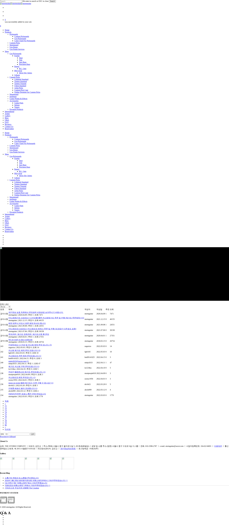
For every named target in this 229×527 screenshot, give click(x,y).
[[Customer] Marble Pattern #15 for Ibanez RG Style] (43, 468)
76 (6, 416)
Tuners (16, 210)
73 (6, 410)
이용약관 (218, 446)
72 (6, 408)
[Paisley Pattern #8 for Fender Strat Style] (31, 468)
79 (6, 423)
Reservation (9, 231)
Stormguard (14, 148)
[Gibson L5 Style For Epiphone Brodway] (18, 468)
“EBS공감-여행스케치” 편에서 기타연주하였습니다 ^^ (27, 485)
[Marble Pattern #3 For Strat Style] (68, 468)
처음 (7, 401)
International (9, 214)
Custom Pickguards (21, 139)
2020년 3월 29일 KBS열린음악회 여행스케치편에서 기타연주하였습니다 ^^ (36, 480)
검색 (32, 434)
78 (6, 421)
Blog (6, 221)
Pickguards (14, 137)
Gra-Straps (14, 150)
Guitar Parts (18, 206)
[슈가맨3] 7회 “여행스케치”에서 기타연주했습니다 (26, 483)
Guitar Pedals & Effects (18, 201)
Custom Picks (15, 146)
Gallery (7, 219)
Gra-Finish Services (17, 152)
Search (52, 1)
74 (6, 412)
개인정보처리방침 (68, 449)
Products (8, 135)
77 (6, 419)
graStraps (13, 199)
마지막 (7, 429)
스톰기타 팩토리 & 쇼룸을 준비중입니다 (22, 478)
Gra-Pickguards (20, 141)
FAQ (7, 225)
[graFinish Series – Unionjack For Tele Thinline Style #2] (56, 468)
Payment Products (16, 212)
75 (6, 414)
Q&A (7, 223)
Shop (7, 154)
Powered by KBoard (8, 437)
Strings (17, 208)
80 (6, 425)
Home (7, 133)
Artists (7, 216)
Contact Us (9, 229)
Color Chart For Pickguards (24, 143)
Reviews (8, 227)
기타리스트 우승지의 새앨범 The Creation (22, 488)
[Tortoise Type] (6, 468)
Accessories (14, 204)
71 (6, 406)
